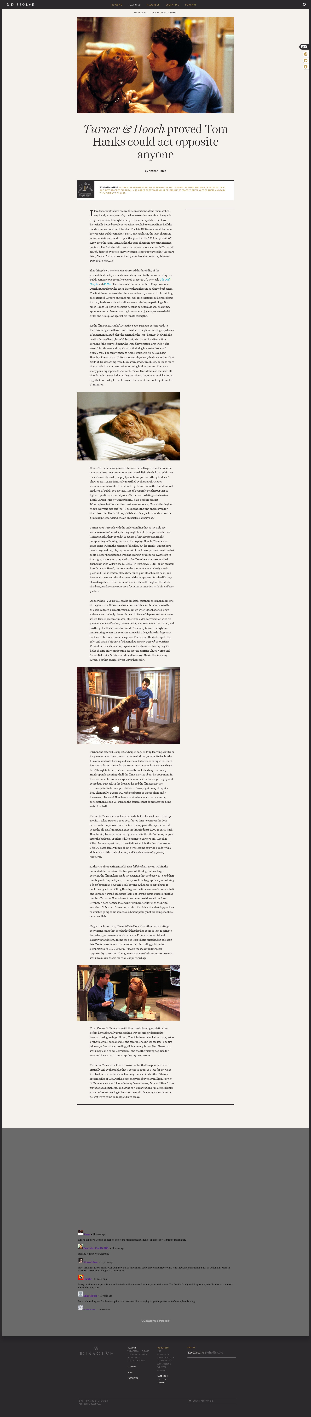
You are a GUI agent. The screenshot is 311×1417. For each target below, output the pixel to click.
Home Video (133, 1357)
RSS (159, 1351)
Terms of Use (164, 1361)
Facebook (162, 1376)
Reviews (116, 5)
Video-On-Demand (137, 1354)
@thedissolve (214, 1352)
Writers (162, 1367)
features (155, 13)
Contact (162, 1370)
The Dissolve (20, 4)
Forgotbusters (169, 13)
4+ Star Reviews (136, 1361)
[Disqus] (155, 1183)
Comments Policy (155, 1320)
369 (304, 47)
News (130, 1372)
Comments (163, 1354)
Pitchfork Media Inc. (97, 1401)
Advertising (164, 1364)
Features (134, 5)
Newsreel (153, 5)
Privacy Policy (165, 1357)
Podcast (191, 5)
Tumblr (161, 1382)
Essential (172, 5)
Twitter (161, 1379)
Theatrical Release (138, 1351)
